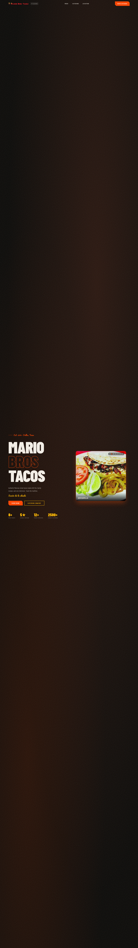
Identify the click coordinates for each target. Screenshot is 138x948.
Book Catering (122, 3)
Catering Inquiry (34, 503)
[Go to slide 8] (122, 453)
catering (75, 3)
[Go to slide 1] (109, 453)
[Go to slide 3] (113, 453)
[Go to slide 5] (117, 453)
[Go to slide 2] (111, 453)
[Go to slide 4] (115, 453)
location (86, 3)
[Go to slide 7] (120, 453)
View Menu (15, 503)
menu (66, 3)
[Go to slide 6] (119, 453)
